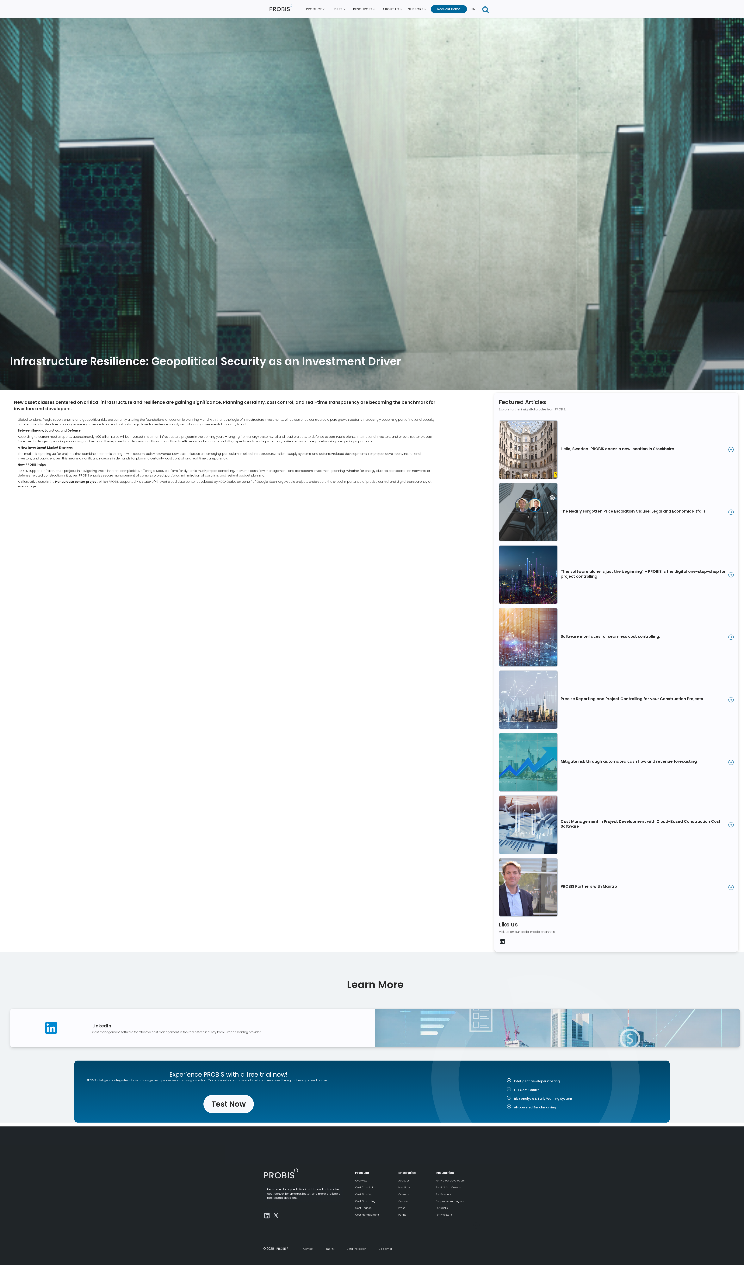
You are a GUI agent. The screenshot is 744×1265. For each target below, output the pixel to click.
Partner (402, 1214)
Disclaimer (385, 1248)
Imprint (330, 1248)
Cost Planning (363, 1194)
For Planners (443, 1194)
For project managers (450, 1201)
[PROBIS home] (280, 1173)
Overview (361, 1180)
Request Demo (448, 9)
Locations (404, 1187)
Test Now (229, 1104)
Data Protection (356, 1248)
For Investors (444, 1214)
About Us (404, 1180)
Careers (403, 1194)
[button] (315, 9)
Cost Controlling (365, 1201)
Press (401, 1208)
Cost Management (367, 1214)
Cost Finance (363, 1208)
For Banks (442, 1208)
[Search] (485, 8)
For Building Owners (448, 1187)
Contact (403, 1201)
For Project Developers (450, 1180)
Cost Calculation (365, 1187)
